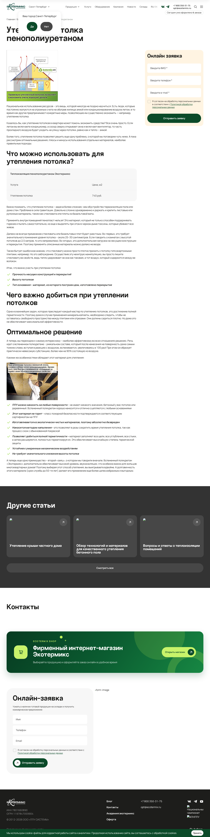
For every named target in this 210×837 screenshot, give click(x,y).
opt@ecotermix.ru (182, 8)
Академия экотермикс (120, 813)
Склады (143, 6)
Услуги (87, 6)
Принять (197, 833)
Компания (118, 6)
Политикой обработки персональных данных (172, 106)
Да (32, 26)
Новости (131, 6)
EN (156, 6)
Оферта (111, 819)
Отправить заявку (174, 118)
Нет (46, 26)
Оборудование (102, 6)
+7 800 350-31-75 (181, 5)
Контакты (112, 807)
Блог (109, 801)
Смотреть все (105, 568)
